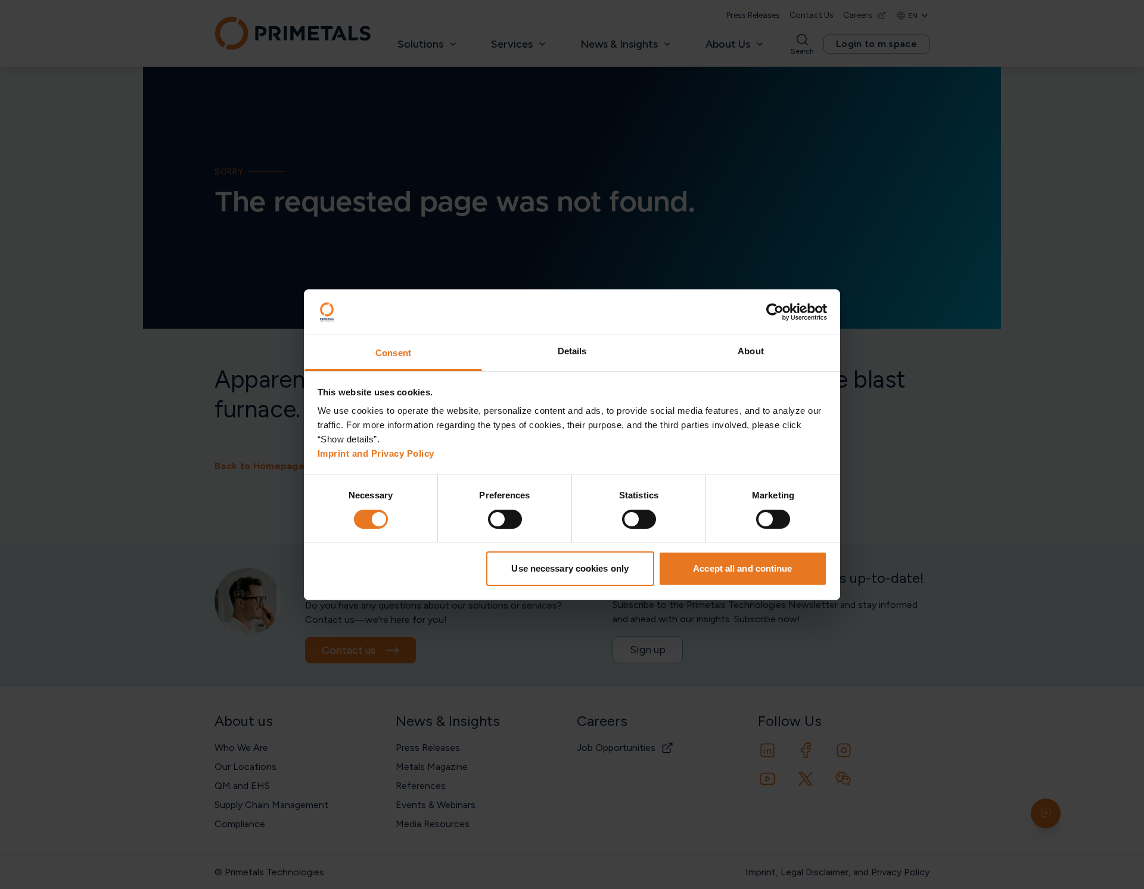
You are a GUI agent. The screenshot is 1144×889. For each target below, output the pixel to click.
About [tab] (751, 351)
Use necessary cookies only (570, 568)
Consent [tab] (393, 353)
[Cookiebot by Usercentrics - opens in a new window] (775, 312)
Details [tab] (572, 351)
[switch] (505, 519)
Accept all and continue (742, 568)
